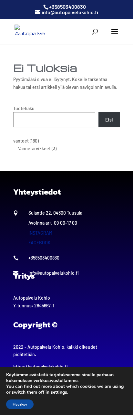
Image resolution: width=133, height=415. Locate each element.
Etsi (109, 119)
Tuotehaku (24, 108)
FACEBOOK (39, 242)
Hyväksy (20, 404)
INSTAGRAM (40, 233)
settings (59, 392)
